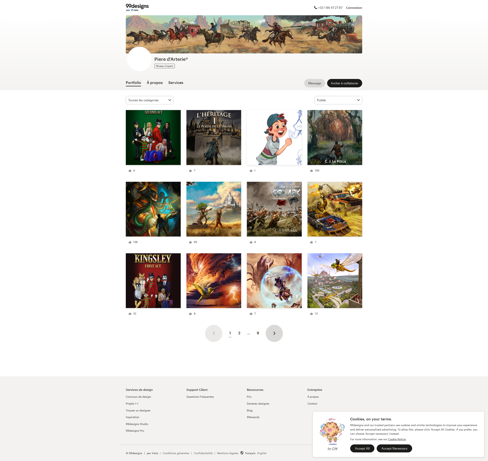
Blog (250, 410)
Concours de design (138, 396)
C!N (334, 448)
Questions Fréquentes (200, 396)
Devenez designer (258, 403)
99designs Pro (135, 430)
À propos (313, 396)
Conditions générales (176, 453)
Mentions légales (227, 453)
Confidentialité (203, 453)
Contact (312, 403)
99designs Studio (137, 424)
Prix (249, 396)
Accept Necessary (394, 448)
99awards (253, 417)
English (261, 453)
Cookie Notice (397, 439)
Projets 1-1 (132, 403)
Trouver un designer (138, 410)
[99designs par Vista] (137, 7)
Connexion (354, 7)
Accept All (362, 448)
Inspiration (132, 417)
